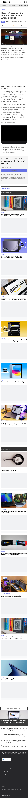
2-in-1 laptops (12, 5)
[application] (14, 133)
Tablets (3, 9)
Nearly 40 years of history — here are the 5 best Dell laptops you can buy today (15, 729)
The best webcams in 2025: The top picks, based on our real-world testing (14, 735)
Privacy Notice (19, 175)
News (3, 21)
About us (4, 780)
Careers (3, 786)
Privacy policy (5, 771)
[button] (2, 2)
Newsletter (24, 25)
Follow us (16, 25)
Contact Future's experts (7, 768)
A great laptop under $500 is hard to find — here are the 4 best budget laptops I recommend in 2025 (14, 722)
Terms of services (17, 174)
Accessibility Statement (7, 777)
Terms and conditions (7, 765)
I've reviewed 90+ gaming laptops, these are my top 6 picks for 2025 (14, 741)
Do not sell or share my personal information (12, 789)
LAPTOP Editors (10, 21)
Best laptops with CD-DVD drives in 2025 (15, 746)
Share (5, 25)
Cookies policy (5, 774)
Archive (3, 783)
